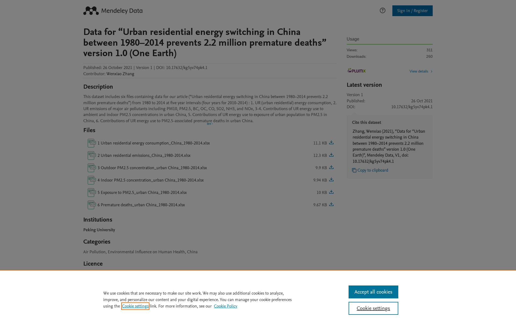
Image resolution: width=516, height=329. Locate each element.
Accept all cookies (373, 291)
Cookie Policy (225, 306)
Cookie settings (135, 306)
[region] (258, 299)
